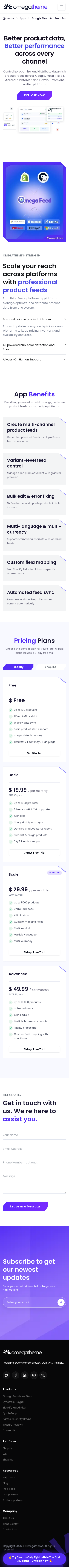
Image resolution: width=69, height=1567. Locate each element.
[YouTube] (34, 1375)
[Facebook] (15, 1375)
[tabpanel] (34, 867)
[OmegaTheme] (25, 7)
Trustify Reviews (13, 1424)
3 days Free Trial (34, 852)
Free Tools (9, 1489)
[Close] (62, 1559)
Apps (23, 18)
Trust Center (11, 1524)
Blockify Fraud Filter (14, 1407)
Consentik (9, 1430)
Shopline (8, 1459)
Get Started (34, 753)
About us (8, 1518)
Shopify (7, 1448)
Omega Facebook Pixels (17, 1396)
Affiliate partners (13, 1500)
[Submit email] (61, 1302)
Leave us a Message (25, 1206)
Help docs (9, 1477)
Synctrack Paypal (13, 1402)
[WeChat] (43, 1375)
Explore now (34, 95)
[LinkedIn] (24, 1375)
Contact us (10, 1529)
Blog (5, 1483)
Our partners (11, 1494)
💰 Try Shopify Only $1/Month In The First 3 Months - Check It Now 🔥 (34, 1559)
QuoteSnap (10, 1413)
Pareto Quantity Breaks (17, 1419)
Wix (5, 1454)
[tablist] (34, 666)
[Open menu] (61, 7)
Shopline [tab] (50, 667)
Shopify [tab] (18, 667)
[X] (6, 1375)
